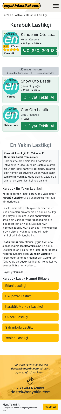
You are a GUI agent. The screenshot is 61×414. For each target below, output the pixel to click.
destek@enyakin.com (31, 392)
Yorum (14, 46)
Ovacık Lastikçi (16, 317)
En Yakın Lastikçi (12, 15)
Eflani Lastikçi (15, 286)
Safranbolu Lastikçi (19, 327)
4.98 (6, 46)
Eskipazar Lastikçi (18, 296)
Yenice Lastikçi (16, 338)
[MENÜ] (56, 6)
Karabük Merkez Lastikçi (24, 307)
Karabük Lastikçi (36, 15)
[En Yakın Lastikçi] (21, 6)
